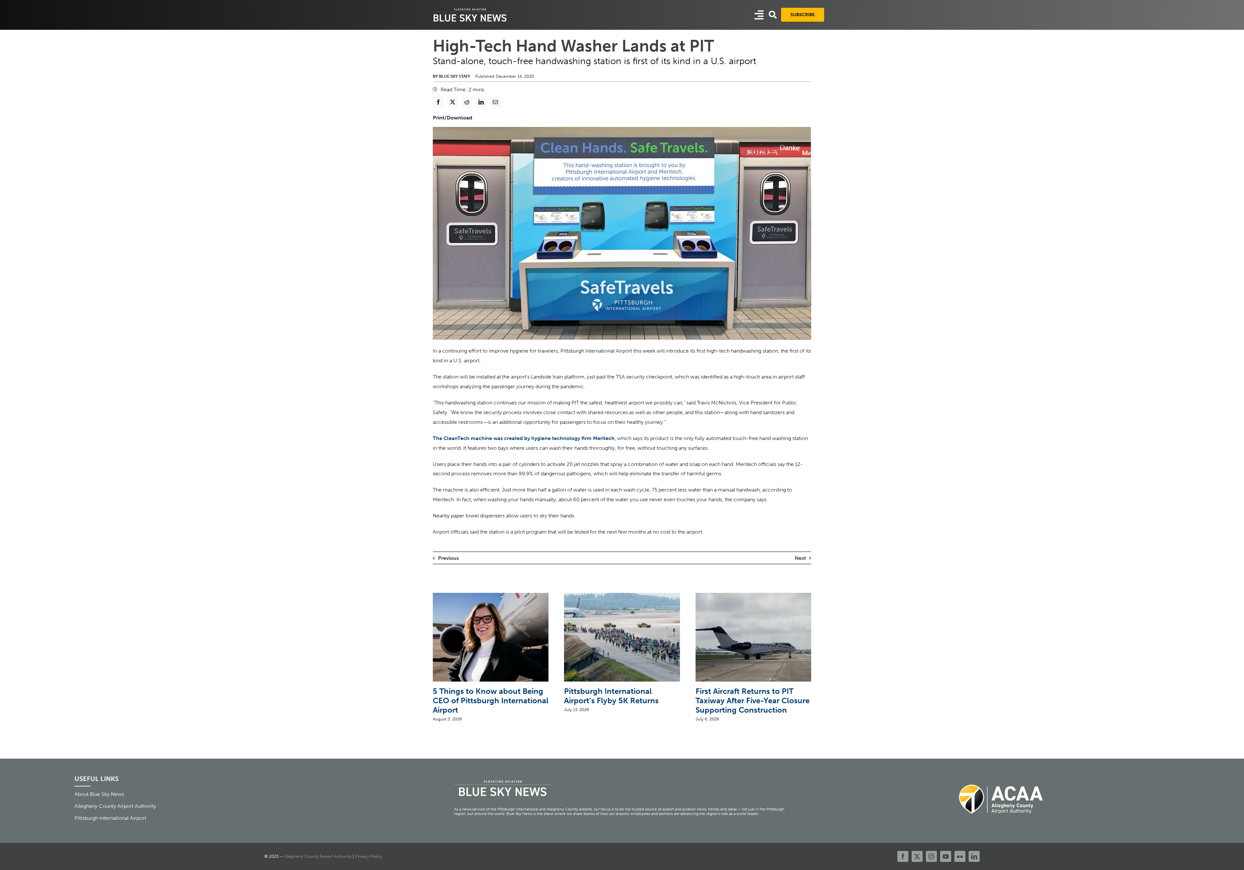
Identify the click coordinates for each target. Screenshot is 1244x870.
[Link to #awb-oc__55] (759, 15)
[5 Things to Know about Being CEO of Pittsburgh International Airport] (490, 596)
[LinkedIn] (481, 102)
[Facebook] (438, 102)
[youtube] (945, 856)
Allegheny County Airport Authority (317, 856)
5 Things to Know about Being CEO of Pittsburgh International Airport (490, 700)
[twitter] (917, 856)
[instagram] (931, 856)
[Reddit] (467, 102)
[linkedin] (974, 856)
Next (800, 558)
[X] (452, 102)
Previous (448, 558)
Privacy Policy (368, 856)
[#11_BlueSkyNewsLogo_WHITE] (470, 9)
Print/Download (452, 118)
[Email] (495, 102)
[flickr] (959, 856)
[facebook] (902, 856)
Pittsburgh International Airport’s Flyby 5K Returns (611, 695)
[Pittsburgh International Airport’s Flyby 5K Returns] (622, 596)
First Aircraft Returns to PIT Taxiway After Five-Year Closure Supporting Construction (753, 700)
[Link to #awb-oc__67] (773, 15)
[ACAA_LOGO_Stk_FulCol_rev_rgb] (1001, 781)
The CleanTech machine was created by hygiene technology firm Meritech (524, 438)
